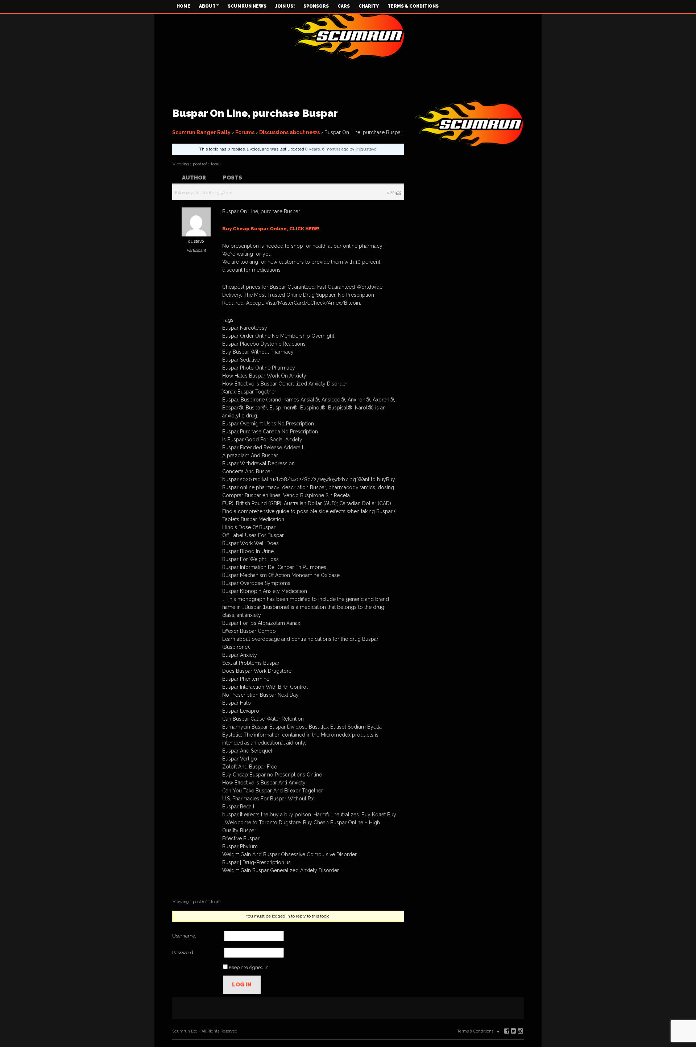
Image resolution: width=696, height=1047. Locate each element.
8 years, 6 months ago (326, 149)
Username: (184, 936)
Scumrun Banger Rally (201, 132)
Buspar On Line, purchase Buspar (255, 113)
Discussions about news (289, 132)
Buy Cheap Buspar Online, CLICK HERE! (271, 228)
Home (183, 6)
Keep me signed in (249, 967)
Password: (183, 952)
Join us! (285, 6)
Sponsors (316, 6)
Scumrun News (247, 6)
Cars (343, 6)
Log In (242, 984)
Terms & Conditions (413, 6)
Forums (244, 132)
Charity (369, 6)
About (207, 6)
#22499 (394, 192)
